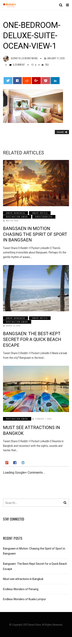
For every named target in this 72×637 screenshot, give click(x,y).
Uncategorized (43, 216)
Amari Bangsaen (15, 212)
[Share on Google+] (36, 80)
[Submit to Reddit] (26, 80)
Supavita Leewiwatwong (24, 58)
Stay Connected (13, 519)
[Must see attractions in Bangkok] (36, 389)
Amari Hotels (40, 212)
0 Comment (19, 64)
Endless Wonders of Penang (20, 589)
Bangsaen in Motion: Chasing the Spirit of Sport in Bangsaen (35, 234)
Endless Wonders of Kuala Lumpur (24, 599)
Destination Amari (17, 216)
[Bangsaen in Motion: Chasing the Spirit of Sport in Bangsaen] (36, 183)
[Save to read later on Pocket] (45, 80)
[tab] (7, 462)
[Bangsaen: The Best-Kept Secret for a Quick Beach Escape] (36, 288)
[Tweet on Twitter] (8, 80)
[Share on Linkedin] (55, 80)
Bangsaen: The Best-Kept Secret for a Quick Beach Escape (32, 339)
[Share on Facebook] (17, 80)
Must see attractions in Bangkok (23, 579)
